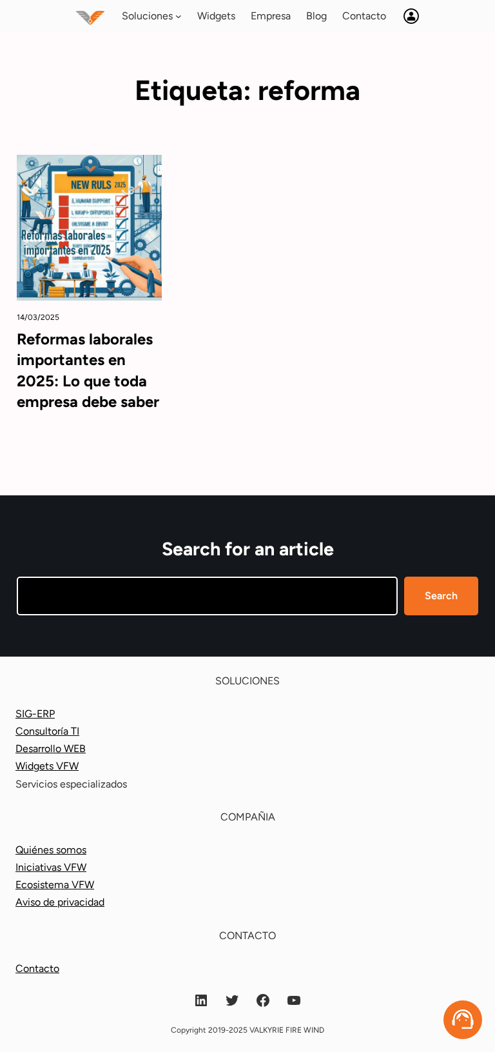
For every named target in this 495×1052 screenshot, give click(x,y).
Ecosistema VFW (54, 884)
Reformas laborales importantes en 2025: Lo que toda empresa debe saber (88, 370)
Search (441, 596)
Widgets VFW (47, 766)
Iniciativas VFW (50, 867)
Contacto (37, 968)
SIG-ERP (35, 714)
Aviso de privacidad (59, 902)
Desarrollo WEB (50, 748)
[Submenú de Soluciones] (178, 16)
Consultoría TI (47, 731)
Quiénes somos (50, 850)
